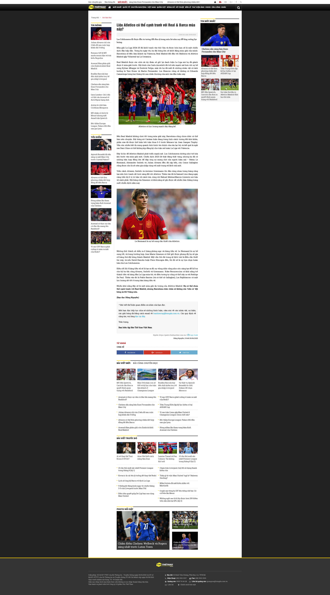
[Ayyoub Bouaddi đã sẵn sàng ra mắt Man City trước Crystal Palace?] (101, 145)
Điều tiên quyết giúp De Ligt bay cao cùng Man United (136, 494)
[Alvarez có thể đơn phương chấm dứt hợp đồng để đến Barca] (101, 168)
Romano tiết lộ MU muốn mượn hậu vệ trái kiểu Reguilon (101, 55)
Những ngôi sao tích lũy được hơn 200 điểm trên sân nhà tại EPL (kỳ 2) (179, 499)
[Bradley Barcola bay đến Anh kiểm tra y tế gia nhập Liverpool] (167, 374)
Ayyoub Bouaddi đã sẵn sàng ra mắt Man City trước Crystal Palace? (101, 157)
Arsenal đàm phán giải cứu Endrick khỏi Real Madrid (135, 428)
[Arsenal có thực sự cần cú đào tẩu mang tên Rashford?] (101, 214)
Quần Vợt (161, 7)
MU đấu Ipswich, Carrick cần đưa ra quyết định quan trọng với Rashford (125, 387)
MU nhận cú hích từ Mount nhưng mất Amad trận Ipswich (99, 115)
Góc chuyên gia (95, 2)
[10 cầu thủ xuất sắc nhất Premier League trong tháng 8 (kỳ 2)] (188, 448)
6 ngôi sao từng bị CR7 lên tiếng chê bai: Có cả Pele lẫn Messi (178, 492)
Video (208, 7)
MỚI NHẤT (117, 7)
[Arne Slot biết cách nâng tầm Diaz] (146, 448)
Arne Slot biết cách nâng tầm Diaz (145, 457)
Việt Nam (151, 7)
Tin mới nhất (207, 21)
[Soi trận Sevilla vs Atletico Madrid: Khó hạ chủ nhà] (230, 84)
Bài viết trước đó (127, 438)
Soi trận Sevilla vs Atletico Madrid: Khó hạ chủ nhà (229, 94)
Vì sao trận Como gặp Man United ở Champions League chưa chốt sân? (175, 413)
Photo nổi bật (125, 509)
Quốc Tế (126, 7)
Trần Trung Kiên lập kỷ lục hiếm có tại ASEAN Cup (176, 405)
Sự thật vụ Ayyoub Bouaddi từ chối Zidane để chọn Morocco (187, 387)
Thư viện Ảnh (198, 7)
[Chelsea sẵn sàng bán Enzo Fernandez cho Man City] (219, 34)
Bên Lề (188, 7)
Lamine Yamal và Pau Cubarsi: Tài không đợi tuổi (167, 459)
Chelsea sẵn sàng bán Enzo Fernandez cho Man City (136, 405)
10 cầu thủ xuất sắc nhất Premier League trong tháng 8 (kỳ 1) (135, 469)
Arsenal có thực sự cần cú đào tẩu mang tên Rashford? (137, 398)
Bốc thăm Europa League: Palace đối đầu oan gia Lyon (177, 421)
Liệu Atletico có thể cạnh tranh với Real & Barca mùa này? (156, 27)
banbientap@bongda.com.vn (166, 313)
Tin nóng (96, 25)
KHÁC (223, 7)
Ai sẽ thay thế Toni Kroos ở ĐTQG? (125, 457)
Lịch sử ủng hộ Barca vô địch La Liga (134, 481)
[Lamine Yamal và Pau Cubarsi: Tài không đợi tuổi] (167, 448)
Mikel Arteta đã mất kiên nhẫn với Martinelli (174, 484)
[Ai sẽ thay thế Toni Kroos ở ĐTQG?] (126, 448)
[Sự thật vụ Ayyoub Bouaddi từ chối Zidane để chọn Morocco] (188, 374)
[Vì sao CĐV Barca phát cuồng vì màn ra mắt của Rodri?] (101, 237)
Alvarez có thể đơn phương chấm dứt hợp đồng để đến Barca (175, 2)
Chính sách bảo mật (188, 584)
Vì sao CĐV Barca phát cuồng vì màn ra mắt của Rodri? (178, 398)
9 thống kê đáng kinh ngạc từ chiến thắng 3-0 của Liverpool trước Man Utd (136, 487)
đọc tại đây (140, 316)
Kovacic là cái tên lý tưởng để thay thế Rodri (137, 475)
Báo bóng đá (110, 2)
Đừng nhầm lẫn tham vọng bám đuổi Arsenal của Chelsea (175, 428)
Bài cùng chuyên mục (145, 363)
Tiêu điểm (96, 137)
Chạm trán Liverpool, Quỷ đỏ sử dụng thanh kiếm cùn (178, 469)
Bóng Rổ (171, 7)
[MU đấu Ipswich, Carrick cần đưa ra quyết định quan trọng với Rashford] (126, 374)
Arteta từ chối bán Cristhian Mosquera (99, 106)
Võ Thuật (180, 7)
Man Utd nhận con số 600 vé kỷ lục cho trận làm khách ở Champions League (146, 387)
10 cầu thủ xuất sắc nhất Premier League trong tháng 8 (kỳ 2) (188, 459)
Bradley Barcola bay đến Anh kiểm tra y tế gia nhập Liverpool (167, 385)
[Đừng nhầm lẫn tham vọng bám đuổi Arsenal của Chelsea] (101, 191)
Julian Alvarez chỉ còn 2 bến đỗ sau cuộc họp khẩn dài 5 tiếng (135, 413)
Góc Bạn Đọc (107, 17)
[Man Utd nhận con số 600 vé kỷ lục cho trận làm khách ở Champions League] (146, 374)
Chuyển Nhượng (139, 7)
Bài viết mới (123, 363)
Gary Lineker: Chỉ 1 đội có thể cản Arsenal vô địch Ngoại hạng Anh (100, 97)
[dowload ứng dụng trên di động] (220, 2)
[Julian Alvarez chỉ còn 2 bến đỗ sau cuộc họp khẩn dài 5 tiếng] (101, 33)
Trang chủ (95, 17)
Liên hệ (171, 584)
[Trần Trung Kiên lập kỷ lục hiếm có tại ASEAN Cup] (230, 61)
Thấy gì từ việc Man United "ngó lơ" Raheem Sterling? (179, 476)
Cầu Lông (216, 7)
